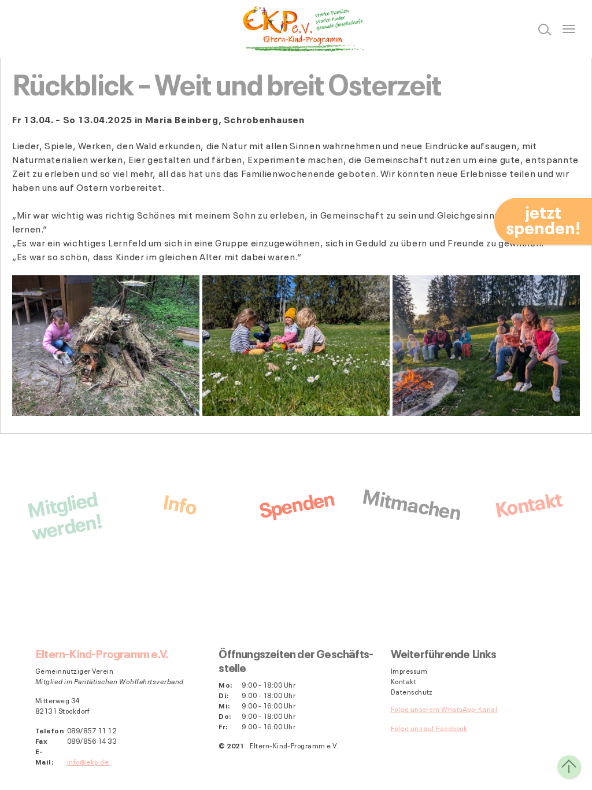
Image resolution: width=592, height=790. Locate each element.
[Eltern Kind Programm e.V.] (296, 29)
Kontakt (528, 502)
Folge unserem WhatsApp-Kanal (444, 709)
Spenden (296, 502)
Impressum (409, 670)
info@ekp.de (88, 761)
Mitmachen (412, 502)
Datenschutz (412, 691)
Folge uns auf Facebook (429, 728)
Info (180, 502)
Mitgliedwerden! (64, 513)
